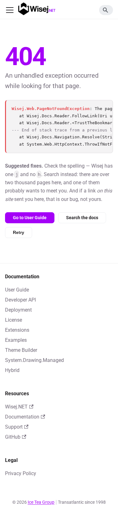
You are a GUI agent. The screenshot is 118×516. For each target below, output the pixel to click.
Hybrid (12, 370)
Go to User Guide (30, 217)
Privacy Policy (20, 473)
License (13, 320)
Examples (16, 340)
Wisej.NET (16, 407)
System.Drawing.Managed (34, 360)
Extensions (17, 330)
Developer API (20, 300)
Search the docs (82, 217)
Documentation (22, 417)
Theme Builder (21, 350)
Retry (18, 232)
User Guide (17, 290)
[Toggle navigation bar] (9, 10)
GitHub (12, 437)
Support (14, 427)
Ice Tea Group (41, 502)
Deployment (18, 310)
